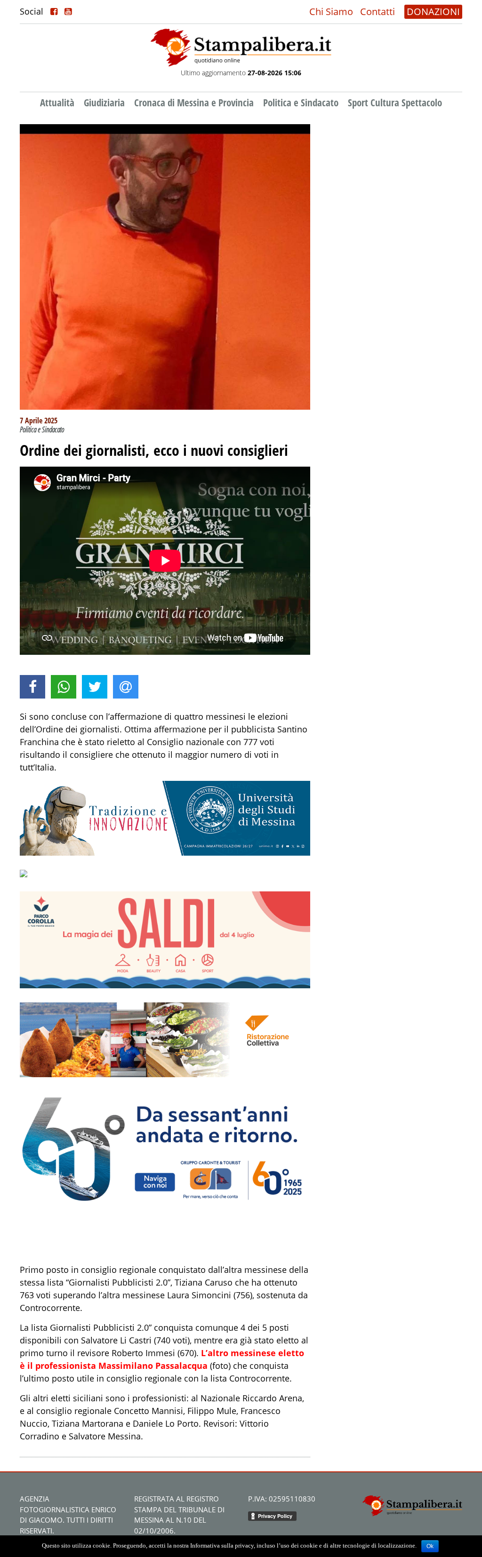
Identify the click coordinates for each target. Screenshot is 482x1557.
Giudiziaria (104, 102)
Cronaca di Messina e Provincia (194, 102)
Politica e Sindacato (300, 102)
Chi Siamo (331, 11)
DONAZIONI (433, 11)
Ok (430, 1546)
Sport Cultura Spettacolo (395, 102)
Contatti (377, 11)
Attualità (57, 102)
